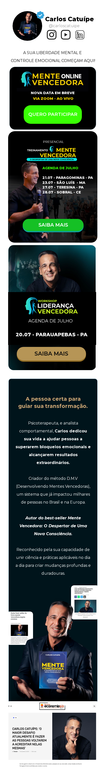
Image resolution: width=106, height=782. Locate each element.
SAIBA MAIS (53, 225)
